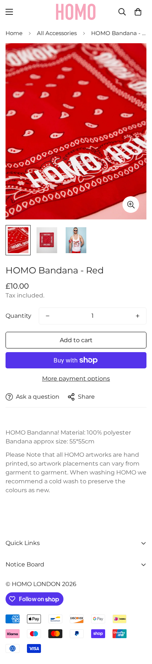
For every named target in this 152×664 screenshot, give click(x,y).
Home (14, 33)
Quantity (18, 315)
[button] (137, 11)
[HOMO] (76, 12)
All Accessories (57, 33)
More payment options (76, 378)
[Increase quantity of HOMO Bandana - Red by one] (137, 316)
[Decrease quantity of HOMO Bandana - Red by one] (47, 316)
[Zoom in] (130, 204)
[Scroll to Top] (138, 624)
